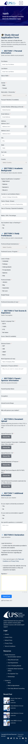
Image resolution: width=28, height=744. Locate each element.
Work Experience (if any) (8, 358)
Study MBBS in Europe (16, 720)
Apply (9, 682)
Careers (7, 634)
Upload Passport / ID (7, 433)
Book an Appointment (13, 685)
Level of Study (5, 258)
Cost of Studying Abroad (14, 665)
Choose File (6, 436)
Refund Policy (8, 640)
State (2, 145)
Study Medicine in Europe (16, 706)
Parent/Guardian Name (7, 389)
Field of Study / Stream (7, 201)
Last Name (4, 68)
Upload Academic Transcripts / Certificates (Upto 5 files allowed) (13, 443)
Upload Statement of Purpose (9, 461)
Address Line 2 (5, 130)
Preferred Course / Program (9, 251)
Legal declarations (6, 543)
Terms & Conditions (10, 646)
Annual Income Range (7, 403)
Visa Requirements (13, 662)
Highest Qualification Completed (10, 179)
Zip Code (3, 152)
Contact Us (8, 680)
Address (3, 121)
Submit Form (6, 596)
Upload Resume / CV (7, 453)
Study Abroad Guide (13, 660)
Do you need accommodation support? (12, 513)
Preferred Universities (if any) (9, 302)
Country (3, 159)
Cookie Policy (8, 637)
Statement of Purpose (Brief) (9, 366)
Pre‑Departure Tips (13, 673)
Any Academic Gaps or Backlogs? (10, 222)
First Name (4, 61)
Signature (4, 573)
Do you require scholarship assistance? (12, 504)
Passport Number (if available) (10, 99)
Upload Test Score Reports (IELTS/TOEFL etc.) (13, 471)
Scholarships (11, 676)
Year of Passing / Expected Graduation (12, 208)
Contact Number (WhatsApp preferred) (12, 107)
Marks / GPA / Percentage (8, 215)
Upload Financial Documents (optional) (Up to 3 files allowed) (13, 482)
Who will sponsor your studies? (10, 410)
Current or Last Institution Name (10, 194)
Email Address (5, 114)
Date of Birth (4, 75)
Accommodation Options (14, 657)
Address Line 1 (5, 123)
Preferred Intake (5, 279)
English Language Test (7, 321)
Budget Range (5, 295)
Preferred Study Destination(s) (10, 244)
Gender (3, 83)
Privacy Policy (15, 561)
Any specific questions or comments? (12, 522)
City (2, 138)
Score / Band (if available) (8, 336)
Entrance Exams (5, 343)
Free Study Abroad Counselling (16, 688)
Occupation (4, 396)
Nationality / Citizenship (8, 92)
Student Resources (10, 655)
